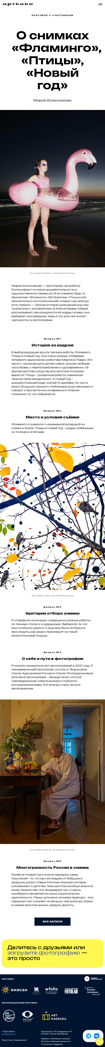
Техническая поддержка (52, 1044)
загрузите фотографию (43, 953)
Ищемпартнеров (96, 978)
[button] (87, 978)
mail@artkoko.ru (9, 1034)
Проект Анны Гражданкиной (14, 1040)
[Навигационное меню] (100, 4)
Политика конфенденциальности (56, 1041)
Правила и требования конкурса (55, 1038)
